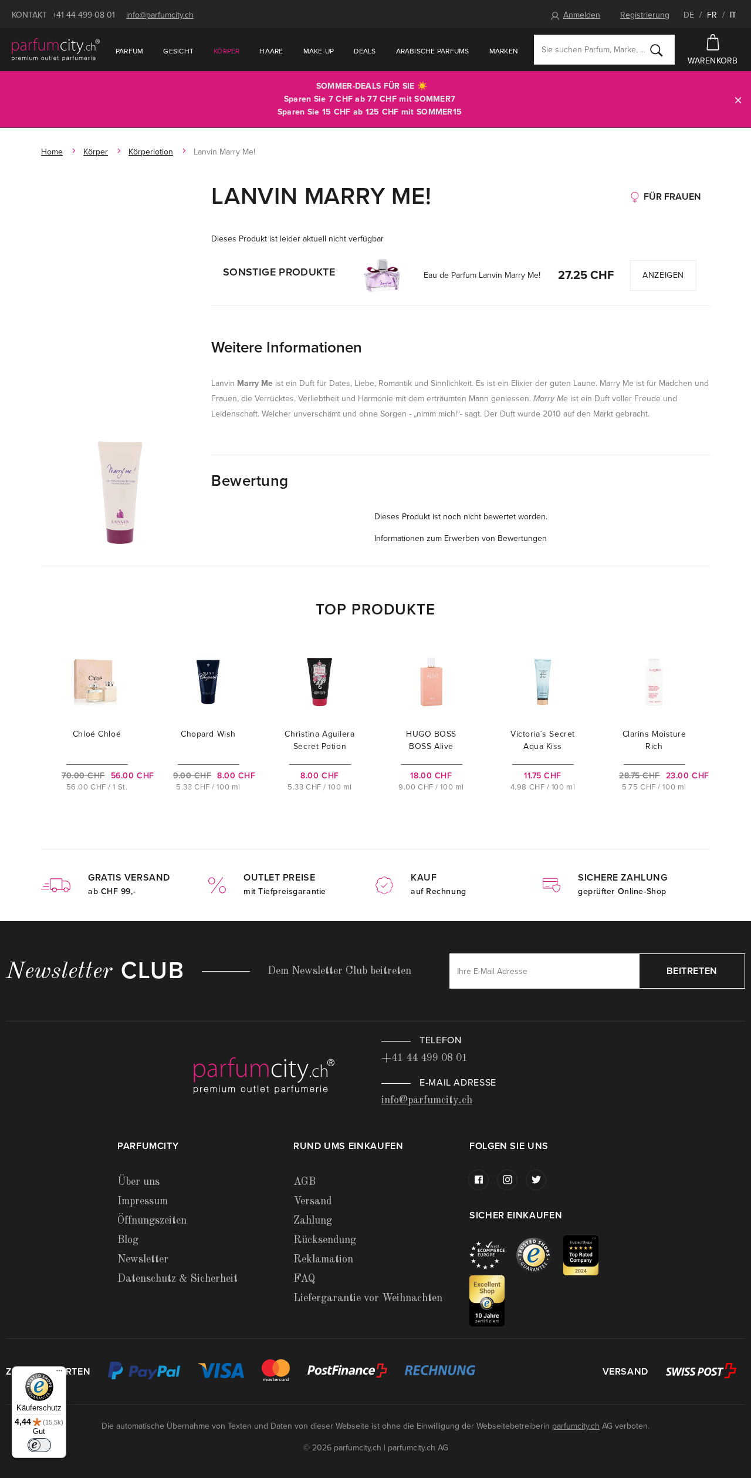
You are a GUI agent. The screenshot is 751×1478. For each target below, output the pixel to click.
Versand (312, 1201)
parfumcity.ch (576, 1426)
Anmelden (581, 15)
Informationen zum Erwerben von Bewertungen (460, 538)
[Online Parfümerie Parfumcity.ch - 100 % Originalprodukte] (56, 49)
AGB (304, 1182)
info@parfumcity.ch (160, 15)
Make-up (318, 51)
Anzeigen (663, 275)
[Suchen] (656, 50)
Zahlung (312, 1220)
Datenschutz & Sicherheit (177, 1279)
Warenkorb (713, 61)
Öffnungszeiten (152, 1220)
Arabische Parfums (432, 51)
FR (712, 15)
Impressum (142, 1201)
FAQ (304, 1279)
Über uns (138, 1182)
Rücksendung (324, 1240)
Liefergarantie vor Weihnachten (367, 1298)
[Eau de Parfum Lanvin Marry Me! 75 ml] (382, 275)
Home (52, 152)
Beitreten (692, 971)
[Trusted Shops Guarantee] (539, 1254)
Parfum (129, 51)
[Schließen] (738, 99)
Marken (503, 51)
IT (733, 15)
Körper (226, 51)
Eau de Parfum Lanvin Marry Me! (482, 275)
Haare (271, 51)
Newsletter (142, 1259)
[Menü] (59, 1373)
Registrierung (644, 15)
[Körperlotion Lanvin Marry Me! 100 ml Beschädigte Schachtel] (120, 492)
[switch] (39, 1445)
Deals (365, 51)
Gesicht (178, 51)
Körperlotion (150, 152)
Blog (127, 1240)
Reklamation (323, 1259)
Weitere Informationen (286, 347)
